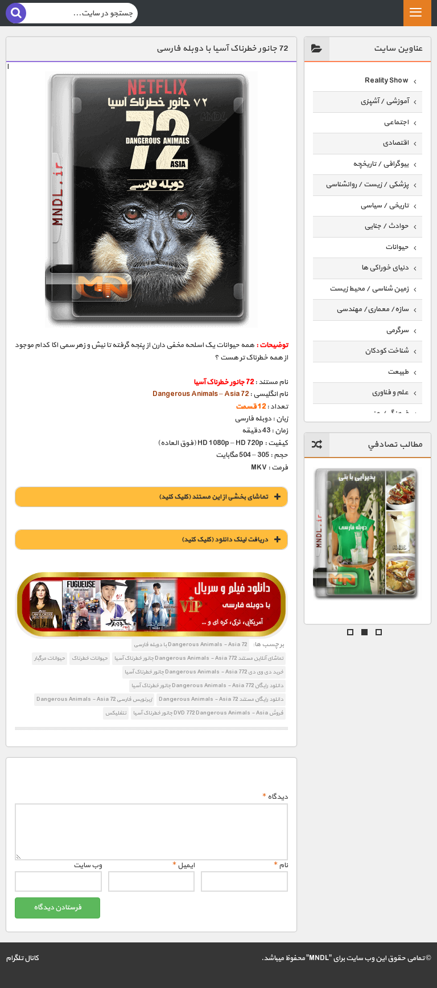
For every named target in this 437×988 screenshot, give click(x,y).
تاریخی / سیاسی (384, 205)
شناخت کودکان (387, 351)
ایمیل (183, 865)
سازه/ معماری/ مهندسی (372, 309)
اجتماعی (396, 122)
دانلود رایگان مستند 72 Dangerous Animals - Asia (221, 699)
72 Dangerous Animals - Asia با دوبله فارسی (190, 644)
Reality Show (387, 81)
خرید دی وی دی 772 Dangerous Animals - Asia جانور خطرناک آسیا (204, 672)
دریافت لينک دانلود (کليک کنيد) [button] (225, 539)
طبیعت (398, 372)
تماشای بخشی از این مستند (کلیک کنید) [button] (213, 497)
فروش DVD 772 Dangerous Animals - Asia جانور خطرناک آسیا (208, 713)
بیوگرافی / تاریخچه (381, 164)
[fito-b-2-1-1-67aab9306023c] (151, 605)
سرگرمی (397, 330)
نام (281, 865)
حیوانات (397, 247)
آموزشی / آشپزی (384, 101)
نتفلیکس (115, 713)
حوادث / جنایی (386, 226)
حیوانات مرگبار (49, 658)
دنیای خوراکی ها (385, 267)
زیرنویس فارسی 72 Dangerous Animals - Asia (94, 699)
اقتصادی (395, 143)
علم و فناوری (390, 392)
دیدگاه (275, 797)
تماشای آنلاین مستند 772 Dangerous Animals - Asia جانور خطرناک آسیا (198, 658)
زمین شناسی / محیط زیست (369, 289)
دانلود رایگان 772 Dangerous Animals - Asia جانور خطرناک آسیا (207, 685)
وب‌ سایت (87, 865)
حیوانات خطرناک (90, 658)
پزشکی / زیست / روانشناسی (367, 184)
